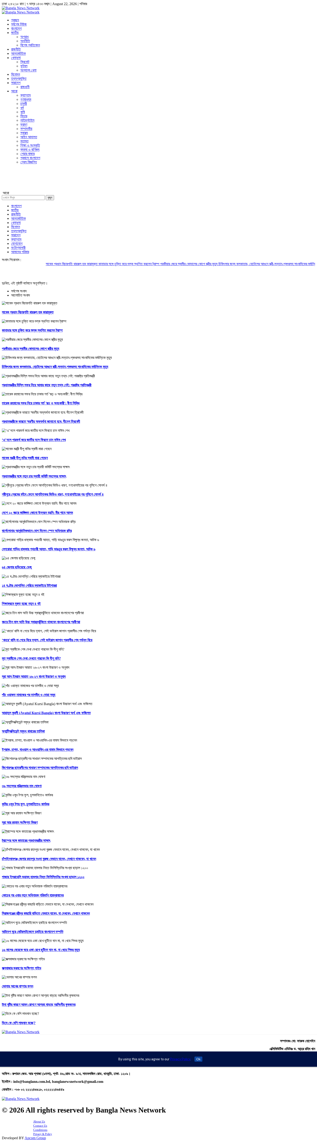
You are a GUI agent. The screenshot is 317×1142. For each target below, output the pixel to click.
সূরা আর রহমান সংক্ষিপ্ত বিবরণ (20, 822)
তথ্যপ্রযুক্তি (18, 79)
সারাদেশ (15, 83)
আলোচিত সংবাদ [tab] (20, 295)
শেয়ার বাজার (27, 154)
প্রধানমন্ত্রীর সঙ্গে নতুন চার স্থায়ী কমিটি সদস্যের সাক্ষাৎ (34, 476)
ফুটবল (23, 66)
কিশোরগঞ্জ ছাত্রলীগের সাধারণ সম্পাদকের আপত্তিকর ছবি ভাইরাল (40, 768)
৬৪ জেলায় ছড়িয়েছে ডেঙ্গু (17, 567)
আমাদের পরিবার (20, 252)
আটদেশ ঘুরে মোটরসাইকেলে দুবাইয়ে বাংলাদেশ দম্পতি (32, 932)
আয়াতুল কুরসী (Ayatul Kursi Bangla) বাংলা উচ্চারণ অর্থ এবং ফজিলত (46, 713)
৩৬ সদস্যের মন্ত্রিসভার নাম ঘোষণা (22, 786)
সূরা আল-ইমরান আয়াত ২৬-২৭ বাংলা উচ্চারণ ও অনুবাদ (34, 676)
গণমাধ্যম (25, 99)
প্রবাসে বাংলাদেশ (30, 158)
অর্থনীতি (25, 41)
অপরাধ (24, 37)
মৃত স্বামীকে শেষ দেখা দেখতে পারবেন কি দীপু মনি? (31, 658)
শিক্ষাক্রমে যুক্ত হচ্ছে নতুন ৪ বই (21, 604)
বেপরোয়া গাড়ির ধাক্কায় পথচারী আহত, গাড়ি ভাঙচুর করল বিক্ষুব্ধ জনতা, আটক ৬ (48, 549)
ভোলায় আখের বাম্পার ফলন (17, 986)
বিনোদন (15, 74)
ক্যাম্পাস (25, 95)
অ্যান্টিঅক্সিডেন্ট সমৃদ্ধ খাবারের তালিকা (23, 731)
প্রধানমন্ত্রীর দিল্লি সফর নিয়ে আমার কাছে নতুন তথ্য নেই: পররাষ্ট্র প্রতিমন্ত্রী (46, 385)
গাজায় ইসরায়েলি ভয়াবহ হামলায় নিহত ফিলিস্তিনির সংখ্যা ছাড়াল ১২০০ (43, 877)
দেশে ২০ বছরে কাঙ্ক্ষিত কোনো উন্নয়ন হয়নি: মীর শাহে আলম (37, 513)
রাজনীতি (16, 49)
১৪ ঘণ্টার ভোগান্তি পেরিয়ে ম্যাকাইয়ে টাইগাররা (29, 585)
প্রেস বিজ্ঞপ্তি (28, 162)
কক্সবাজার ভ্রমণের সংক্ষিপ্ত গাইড (21, 968)
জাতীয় (15, 33)
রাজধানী (24, 87)
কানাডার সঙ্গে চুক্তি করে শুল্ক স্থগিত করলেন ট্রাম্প (110, 264)
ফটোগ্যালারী (18, 248)
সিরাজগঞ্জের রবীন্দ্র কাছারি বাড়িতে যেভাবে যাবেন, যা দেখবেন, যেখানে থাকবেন (46, 913)
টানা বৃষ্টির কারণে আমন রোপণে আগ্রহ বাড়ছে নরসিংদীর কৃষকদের (38, 1005)
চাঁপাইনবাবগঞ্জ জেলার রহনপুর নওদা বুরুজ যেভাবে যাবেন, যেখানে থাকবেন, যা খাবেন (49, 859)
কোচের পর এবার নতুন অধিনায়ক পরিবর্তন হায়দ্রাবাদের (33, 895)
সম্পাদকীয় (26, 129)
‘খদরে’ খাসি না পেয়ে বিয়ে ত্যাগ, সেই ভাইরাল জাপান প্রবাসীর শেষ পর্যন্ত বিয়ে (47, 640)
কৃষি (22, 112)
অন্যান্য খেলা (28, 70)
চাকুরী (23, 104)
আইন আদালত (28, 137)
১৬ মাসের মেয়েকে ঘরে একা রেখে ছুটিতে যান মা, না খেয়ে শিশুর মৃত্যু (41, 950)
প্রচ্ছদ (15, 20)
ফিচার (23, 116)
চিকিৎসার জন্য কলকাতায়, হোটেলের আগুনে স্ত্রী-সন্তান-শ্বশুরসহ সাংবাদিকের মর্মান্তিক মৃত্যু (253, 264)
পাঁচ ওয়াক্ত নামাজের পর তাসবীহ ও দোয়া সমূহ (28, 695)
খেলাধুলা (16, 58)
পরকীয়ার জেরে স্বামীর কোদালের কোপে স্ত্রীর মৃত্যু (170, 264)
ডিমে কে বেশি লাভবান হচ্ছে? (19, 1023)
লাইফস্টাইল (27, 120)
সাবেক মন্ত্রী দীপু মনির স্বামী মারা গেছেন (25, 458)
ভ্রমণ (23, 124)
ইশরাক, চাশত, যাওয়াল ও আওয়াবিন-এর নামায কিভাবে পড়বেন (37, 750)
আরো (14, 91)
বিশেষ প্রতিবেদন (30, 45)
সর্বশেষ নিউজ (19, 24)
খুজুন (50, 197)
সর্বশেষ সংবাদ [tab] (19, 291)
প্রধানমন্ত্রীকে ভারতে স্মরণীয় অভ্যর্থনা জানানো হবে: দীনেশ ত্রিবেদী (41, 421)
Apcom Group (35, 1138)
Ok (198, 1059)
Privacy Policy (180, 1059)
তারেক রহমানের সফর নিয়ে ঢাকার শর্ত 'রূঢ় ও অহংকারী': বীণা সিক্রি (40, 403)
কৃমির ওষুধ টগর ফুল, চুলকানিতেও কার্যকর (25, 804)
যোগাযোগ (17, 243)
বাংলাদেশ (16, 28)
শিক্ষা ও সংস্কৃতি (30, 145)
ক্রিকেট (24, 62)
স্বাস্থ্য (24, 133)
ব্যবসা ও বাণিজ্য (29, 150)
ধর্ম (22, 108)
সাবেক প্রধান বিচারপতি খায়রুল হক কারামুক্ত (53, 264)
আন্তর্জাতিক (18, 53)
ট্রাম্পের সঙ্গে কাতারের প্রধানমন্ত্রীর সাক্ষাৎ (26, 840)
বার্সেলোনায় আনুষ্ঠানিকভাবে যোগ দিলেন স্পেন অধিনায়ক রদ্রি (37, 531)
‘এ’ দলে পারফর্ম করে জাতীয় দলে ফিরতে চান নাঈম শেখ (34, 440)
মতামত (24, 141)
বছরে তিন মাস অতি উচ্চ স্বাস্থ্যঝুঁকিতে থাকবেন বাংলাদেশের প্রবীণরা (41, 622)
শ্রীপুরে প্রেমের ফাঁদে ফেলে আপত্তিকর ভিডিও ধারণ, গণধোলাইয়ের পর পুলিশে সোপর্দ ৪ (53, 494)
